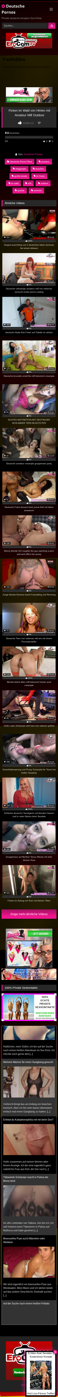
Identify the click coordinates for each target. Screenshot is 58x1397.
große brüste (20, 176)
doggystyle (20, 168)
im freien (40, 176)
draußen (39, 168)
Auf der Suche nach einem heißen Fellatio (26, 1270)
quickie (20, 190)
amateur (45, 161)
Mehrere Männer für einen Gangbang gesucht (28, 1029)
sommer (38, 190)
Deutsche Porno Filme (21, 161)
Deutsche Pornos (13, 9)
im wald (15, 183)
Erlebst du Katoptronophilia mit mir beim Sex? (28, 1087)
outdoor (44, 183)
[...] (48, 1079)
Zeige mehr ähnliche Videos (29, 914)
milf (29, 183)
